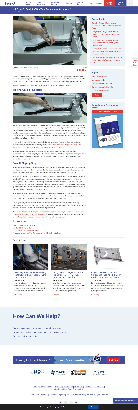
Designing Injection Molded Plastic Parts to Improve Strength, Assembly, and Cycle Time (107, 60)
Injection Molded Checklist (22, 228)
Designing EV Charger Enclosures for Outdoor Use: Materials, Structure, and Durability (106, 34)
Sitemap (88, 387)
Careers (49, 387)
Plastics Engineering (41, 3)
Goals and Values (39, 387)
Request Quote (109, 3)
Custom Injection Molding (101, 87)
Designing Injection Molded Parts (24, 225)
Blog (19, 12)
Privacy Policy (79, 387)
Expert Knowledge (22, 67)
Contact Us (58, 387)
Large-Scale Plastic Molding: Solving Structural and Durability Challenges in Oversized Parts (105, 42)
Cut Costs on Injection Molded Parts (26, 230)
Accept (93, 407)
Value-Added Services (55, 3)
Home (14, 12)
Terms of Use (68, 387)
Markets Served (80, 3)
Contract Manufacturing (100, 83)
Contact (99, 3)
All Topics (96, 95)
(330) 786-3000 (98, 387)
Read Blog (18, 295)
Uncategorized (97, 80)
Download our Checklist (107, 111)
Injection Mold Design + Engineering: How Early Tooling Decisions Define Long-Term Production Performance (106, 51)
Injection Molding (28, 3)
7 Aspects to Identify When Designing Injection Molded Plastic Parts (37, 233)
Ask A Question (121, 3)
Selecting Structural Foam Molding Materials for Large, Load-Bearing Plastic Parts (106, 25)
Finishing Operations (99, 90)
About (91, 3)
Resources (70, 3)
